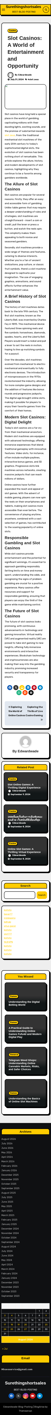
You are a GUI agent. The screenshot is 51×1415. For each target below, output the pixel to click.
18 (12, 1324)
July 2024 (7, 1251)
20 (25, 1324)
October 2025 (8, 1184)
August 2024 (8, 1246)
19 (19, 1324)
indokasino (9, 918)
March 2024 (7, 1269)
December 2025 (10, 1175)
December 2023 (10, 1282)
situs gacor (10, 926)
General (14, 1054)
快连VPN (8, 942)
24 (5, 1329)
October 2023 (8, 1291)
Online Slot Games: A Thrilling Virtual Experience (24, 851)
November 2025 (10, 1179)
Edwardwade (25, 75)
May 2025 (6, 1206)
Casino (12, 30)
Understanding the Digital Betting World (24, 1003)
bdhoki (7, 922)
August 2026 (8, 1139)
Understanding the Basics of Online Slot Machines (24, 1100)
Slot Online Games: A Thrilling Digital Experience (24, 786)
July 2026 (7, 1143)
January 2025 (9, 1224)
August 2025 (8, 1192)
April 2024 (7, 1264)
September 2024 (10, 1242)
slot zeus (34, 79)
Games (13, 996)
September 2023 (10, 1296)
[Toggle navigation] (3, 10)
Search (25, 885)
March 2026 (7, 1161)
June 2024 (7, 1255)
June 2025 (7, 1201)
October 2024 (8, 1237)
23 (46, 1324)
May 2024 (6, 1260)
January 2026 (9, 1170)
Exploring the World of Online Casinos (16, 711)
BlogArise (39, 1406)
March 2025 (7, 1215)
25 (11, 1329)
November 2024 (10, 1233)
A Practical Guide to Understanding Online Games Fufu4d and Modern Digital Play (25, 1032)
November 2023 (10, 1287)
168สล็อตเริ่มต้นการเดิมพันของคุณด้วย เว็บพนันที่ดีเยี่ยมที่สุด (25, 818)
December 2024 (10, 1228)
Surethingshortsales (23, 7)
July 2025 (6, 1197)
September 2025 (10, 1188)
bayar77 (8, 914)
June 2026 (7, 1148)
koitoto (7, 910)
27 (25, 1329)
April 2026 (7, 1157)
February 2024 (9, 1273)
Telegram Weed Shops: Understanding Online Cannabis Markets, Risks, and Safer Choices (24, 1065)
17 (5, 1324)
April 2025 (7, 1210)
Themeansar (25, 1411)
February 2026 (9, 1166)
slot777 (8, 934)
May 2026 (6, 1152)
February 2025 (9, 1219)
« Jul (5, 1348)
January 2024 (9, 1278)
